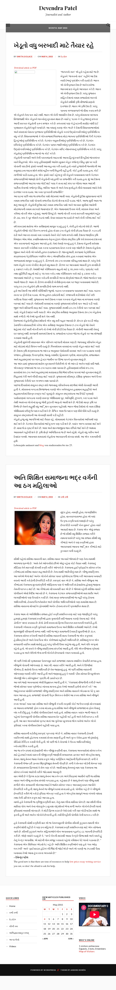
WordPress (50, 970)
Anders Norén (78, 970)
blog (41, 445)
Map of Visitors (86, 951)
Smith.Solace (25, 56)
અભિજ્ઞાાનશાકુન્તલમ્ (19, 932)
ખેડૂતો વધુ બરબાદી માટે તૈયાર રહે (54, 45)
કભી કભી (64, 497)
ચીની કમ (13, 926)
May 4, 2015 (47, 56)
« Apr (45, 939)
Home (12, 906)
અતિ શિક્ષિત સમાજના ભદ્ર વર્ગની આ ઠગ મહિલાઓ (55, 481)
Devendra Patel (58, 7)
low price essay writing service (85, 861)
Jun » (71, 939)
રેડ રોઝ (64, 56)
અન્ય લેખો (14, 939)
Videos (12, 946)
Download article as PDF (25, 67)
